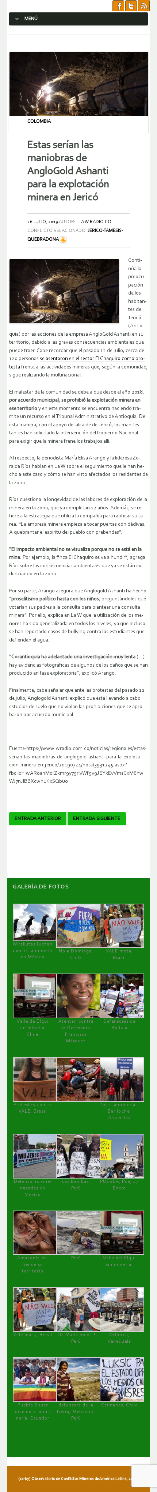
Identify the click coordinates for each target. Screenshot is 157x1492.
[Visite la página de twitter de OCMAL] (131, 6)
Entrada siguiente (96, 818)
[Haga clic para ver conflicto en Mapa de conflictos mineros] (63, 239)
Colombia (39, 121)
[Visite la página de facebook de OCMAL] (118, 6)
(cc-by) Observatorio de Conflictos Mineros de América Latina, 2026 (77, 1479)
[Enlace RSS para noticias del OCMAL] (144, 6)
